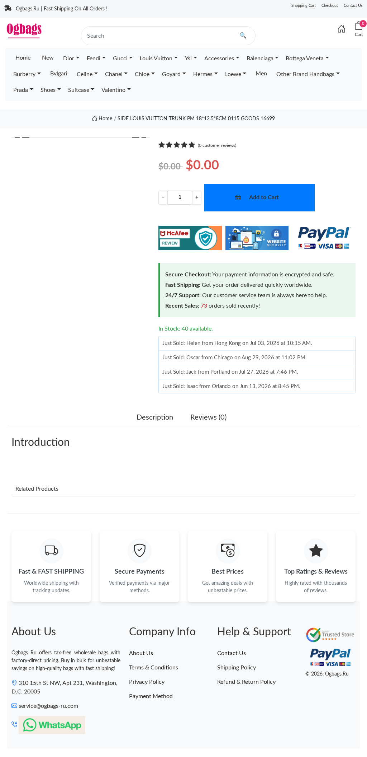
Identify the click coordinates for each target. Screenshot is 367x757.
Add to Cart (264, 197)
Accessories (219, 58)
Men (261, 73)
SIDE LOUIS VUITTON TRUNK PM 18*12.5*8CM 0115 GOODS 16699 (196, 118)
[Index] (341, 29)
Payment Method (151, 696)
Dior (68, 58)
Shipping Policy (236, 667)
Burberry (24, 74)
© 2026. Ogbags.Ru (327, 674)
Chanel (114, 74)
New (48, 58)
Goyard (171, 74)
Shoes (48, 90)
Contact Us (353, 6)
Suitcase (78, 90)
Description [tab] (155, 417)
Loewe (233, 74)
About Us (141, 653)
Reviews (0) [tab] (208, 417)
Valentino (113, 90)
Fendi (93, 58)
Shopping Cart (303, 6)
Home (22, 58)
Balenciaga (260, 58)
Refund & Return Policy (246, 682)
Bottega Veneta (305, 58)
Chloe (142, 74)
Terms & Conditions (153, 667)
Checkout (329, 6)
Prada (20, 90)
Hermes (203, 74)
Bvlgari (58, 73)
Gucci (120, 58)
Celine (84, 74)
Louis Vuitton (156, 58)
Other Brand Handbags (305, 74)
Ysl (188, 58)
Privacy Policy (147, 682)
